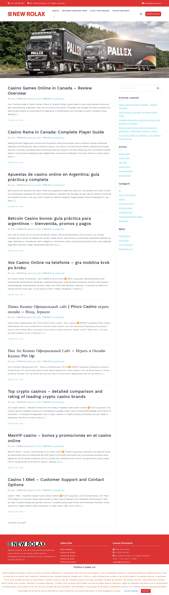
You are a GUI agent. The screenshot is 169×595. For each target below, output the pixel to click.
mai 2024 (123, 162)
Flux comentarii (126, 245)
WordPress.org (126, 249)
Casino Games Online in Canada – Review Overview (138, 106)
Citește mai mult (15, 120)
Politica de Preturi (68, 552)
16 (120, 191)
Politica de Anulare (68, 562)
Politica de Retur (67, 559)
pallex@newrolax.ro (152, 3)
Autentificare (125, 236)
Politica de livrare (67, 556)
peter (13, 99)
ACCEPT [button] (145, 591)
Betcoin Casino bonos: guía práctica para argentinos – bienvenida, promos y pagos (138, 129)
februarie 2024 (125, 171)
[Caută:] (140, 88)
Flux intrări (124, 240)
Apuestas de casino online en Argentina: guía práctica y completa (139, 122)
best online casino (127, 195)
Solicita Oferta (153, 14)
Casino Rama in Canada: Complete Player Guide (56, 132)
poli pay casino (126, 208)
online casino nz (126, 204)
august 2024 (124, 158)
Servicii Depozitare (121, 11)
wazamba (123, 221)
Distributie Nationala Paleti (74, 11)
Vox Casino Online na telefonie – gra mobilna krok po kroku (140, 137)
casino (122, 199)
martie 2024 (124, 167)
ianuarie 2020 (125, 175)
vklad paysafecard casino (131, 217)
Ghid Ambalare (66, 549)
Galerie (55, 11)
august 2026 (124, 154)
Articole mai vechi (17, 523)
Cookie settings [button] (131, 591)
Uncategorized (58, 99)
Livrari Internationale (99, 11)
